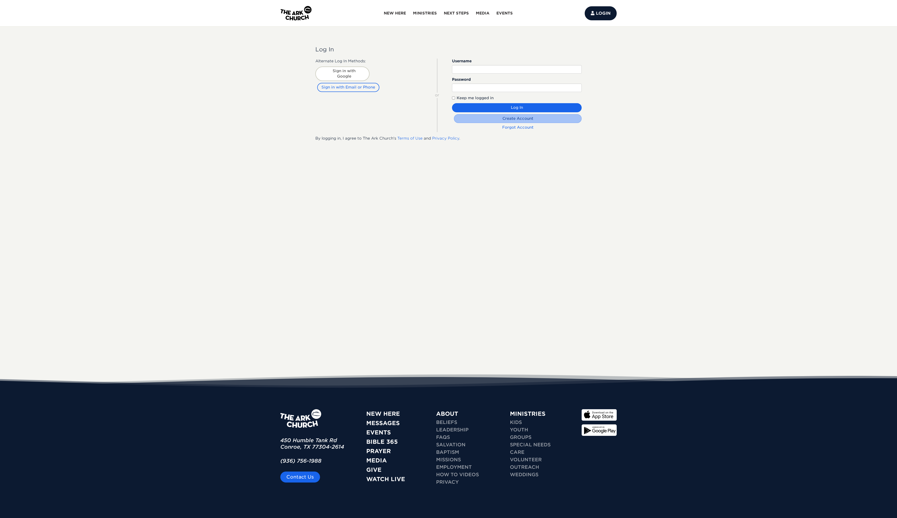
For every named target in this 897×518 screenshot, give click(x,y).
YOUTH (519, 430)
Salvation (451, 445)
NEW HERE (395, 13)
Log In (517, 107)
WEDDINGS (524, 474)
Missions (448, 459)
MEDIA (482, 13)
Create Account (517, 118)
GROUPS (520, 437)
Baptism (447, 452)
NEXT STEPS (456, 13)
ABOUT (447, 413)
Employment (454, 467)
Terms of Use (410, 138)
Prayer (378, 451)
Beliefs (446, 422)
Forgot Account (518, 127)
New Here (383, 413)
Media (376, 460)
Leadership (452, 430)
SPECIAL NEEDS (530, 445)
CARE (517, 452)
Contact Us (300, 477)
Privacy (447, 482)
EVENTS (504, 13)
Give (373, 469)
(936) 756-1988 (300, 461)
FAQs (443, 437)
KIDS (516, 422)
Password (461, 79)
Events (378, 432)
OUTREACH (524, 467)
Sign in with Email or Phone (348, 87)
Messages (383, 423)
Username (462, 61)
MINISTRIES (425, 13)
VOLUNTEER (526, 459)
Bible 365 (382, 441)
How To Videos (457, 474)
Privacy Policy (445, 138)
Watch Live (385, 479)
